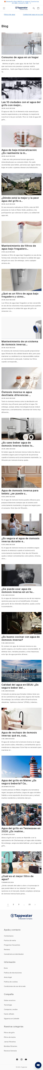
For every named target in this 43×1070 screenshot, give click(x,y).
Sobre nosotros (9, 1000)
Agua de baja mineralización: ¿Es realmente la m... (19, 151)
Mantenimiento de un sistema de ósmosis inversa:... (20, 343)
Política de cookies (11, 982)
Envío (6, 968)
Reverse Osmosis (10, 1051)
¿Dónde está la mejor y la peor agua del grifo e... (20, 199)
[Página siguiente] (35, 904)
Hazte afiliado (9, 1014)
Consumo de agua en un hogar (20, 57)
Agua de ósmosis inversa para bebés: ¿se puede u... (20, 492)
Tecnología (8, 1005)
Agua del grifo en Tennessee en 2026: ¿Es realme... (21, 830)
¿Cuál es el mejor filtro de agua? (18, 878)
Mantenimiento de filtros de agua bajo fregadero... (19, 247)
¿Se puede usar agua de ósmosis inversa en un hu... (18, 590)
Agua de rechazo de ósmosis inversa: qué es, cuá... (19, 734)
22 (29, 904)
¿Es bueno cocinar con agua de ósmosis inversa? (21, 638)
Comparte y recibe (11, 1009)
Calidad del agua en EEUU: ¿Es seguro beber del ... (20, 686)
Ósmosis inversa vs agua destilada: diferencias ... (17, 393)
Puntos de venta (10, 940)
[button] (4, 8)
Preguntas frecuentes (12, 945)
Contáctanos (9, 936)
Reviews (7, 949)
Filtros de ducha (10, 1037)
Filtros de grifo (9, 1032)
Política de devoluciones (13, 973)
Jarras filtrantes (10, 1042)
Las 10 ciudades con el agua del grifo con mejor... (21, 103)
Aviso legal (8, 977)
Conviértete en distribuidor (14, 954)
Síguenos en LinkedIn (11, 1018)
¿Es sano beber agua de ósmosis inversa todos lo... (18, 444)
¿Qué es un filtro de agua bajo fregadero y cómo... (20, 295)
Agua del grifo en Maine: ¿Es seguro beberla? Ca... (19, 782)
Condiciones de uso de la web (15, 986)
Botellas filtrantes (10, 1046)
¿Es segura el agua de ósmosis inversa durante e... (21, 540)
